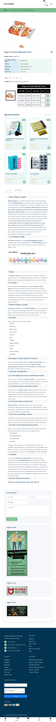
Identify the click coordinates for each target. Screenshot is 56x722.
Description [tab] (9, 190)
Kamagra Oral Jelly (34, 664)
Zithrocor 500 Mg (34, 669)
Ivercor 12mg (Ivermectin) (36, 667)
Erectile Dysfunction (14, 10)
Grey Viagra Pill (34, 174)
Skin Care (7, 664)
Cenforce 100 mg (33, 672)
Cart (28, 719)
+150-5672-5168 (11, 641)
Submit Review (12, 519)
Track (50, 720)
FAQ (30, 646)
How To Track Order (34, 648)
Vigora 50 (36, 482)
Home (6, 10)
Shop (5, 720)
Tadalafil (6, 662)
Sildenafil (22, 460)
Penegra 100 (29, 482)
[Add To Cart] (24, 147)
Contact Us (32, 641)
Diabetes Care (8, 674)
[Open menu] (51, 3)
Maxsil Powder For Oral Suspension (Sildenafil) (15, 139)
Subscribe (16, 696)
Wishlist (16, 719)
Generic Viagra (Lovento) (36, 662)
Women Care (7, 669)
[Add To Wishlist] (52, 52)
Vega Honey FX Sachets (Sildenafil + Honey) (39, 139)
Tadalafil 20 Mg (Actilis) (36, 660)
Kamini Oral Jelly (20, 482)
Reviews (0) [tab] (18, 190)
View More (47, 114)
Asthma (6, 667)
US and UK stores (12, 366)
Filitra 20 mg (11, 482)
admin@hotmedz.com (12, 647)
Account (39, 720)
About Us (31, 639)
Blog (30, 651)
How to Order (32, 643)
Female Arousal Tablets (11, 174)
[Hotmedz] (8, 4)
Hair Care (7, 672)
